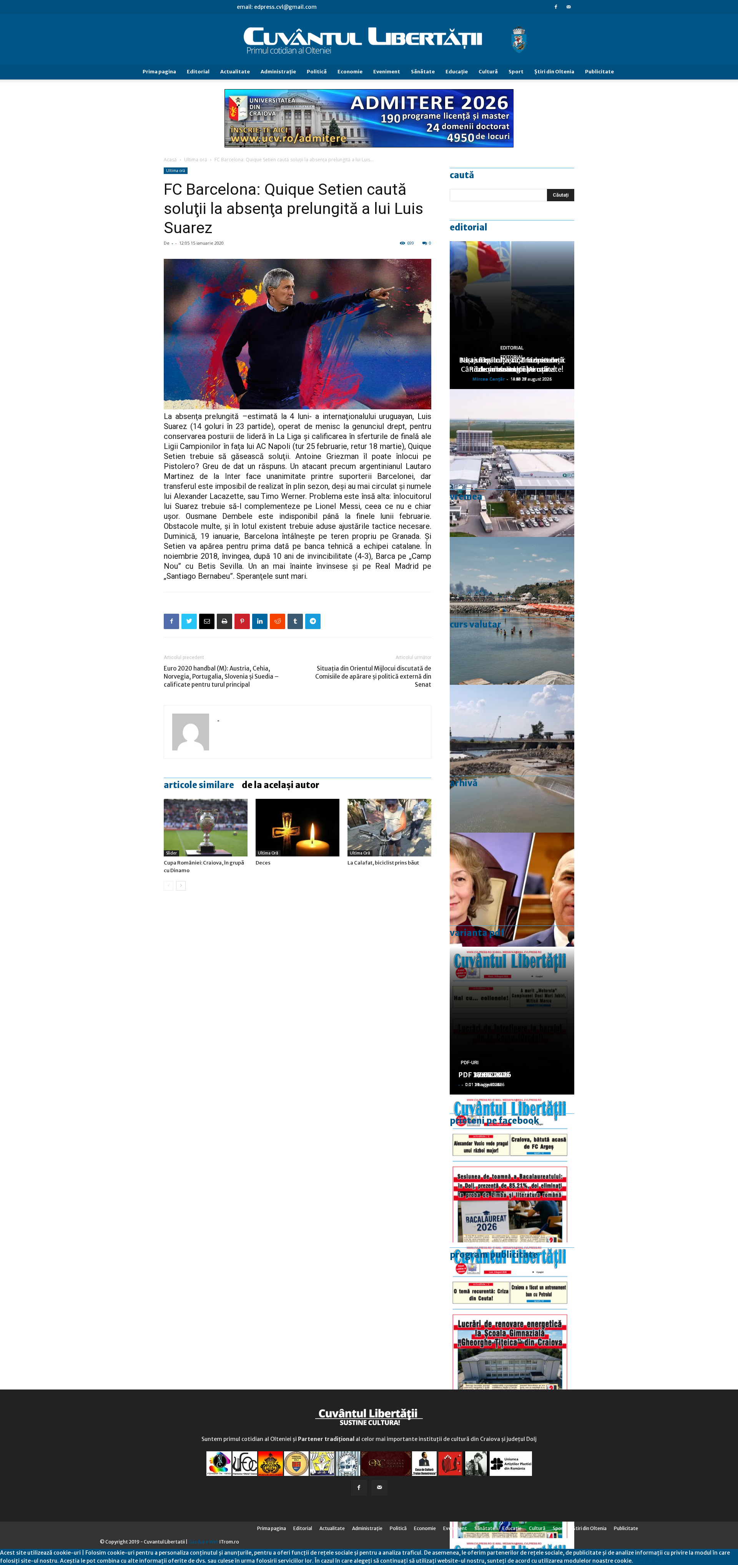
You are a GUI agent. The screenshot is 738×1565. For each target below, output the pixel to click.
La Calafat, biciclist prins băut (383, 863)
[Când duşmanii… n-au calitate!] (512, 463)
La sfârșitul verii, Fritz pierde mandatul (512, 365)
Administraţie (278, 71)
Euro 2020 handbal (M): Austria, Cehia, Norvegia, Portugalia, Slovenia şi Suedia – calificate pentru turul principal (221, 676)
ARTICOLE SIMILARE (199, 785)
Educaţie (456, 71)
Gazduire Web (203, 1542)
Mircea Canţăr (488, 379)
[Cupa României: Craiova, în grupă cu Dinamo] (206, 827)
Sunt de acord (651, 1560)
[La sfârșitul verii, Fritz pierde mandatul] (512, 906)
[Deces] (297, 827)
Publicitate (599, 71)
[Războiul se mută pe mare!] (512, 611)
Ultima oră (195, 159)
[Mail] (568, 7)
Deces (263, 863)
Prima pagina (159, 71)
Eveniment (386, 71)
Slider (171, 853)
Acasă (170, 159)
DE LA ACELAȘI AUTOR (280, 785)
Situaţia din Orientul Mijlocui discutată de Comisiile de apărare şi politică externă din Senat (373, 676)
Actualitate (235, 71)
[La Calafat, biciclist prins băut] (389, 827)
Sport (516, 71)
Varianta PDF (477, 932)
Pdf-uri (470, 1062)
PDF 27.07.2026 (484, 1074)
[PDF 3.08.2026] (512, 1316)
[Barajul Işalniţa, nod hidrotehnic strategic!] (512, 759)
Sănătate (423, 71)
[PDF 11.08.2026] (512, 1168)
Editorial (198, 71)
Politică (317, 71)
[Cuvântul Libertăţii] (369, 39)
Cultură (488, 71)
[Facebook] (556, 7)
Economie (349, 71)
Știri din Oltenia (554, 71)
